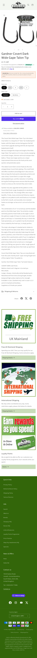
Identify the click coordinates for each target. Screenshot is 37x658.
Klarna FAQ (6, 526)
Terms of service (14, 632)
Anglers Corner (11, 629)
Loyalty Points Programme (11, 534)
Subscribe (6, 563)
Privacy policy (29, 629)
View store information (10, 133)
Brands (5, 517)
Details (4, 467)
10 (4, 87)
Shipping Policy (8, 493)
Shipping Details (7, 358)
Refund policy (20, 629)
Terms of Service (8, 497)
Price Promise (7, 538)
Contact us (6, 589)
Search (5, 509)
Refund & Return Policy (10, 489)
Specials (6, 547)
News (5, 558)
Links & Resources (8, 530)
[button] (4, 5)
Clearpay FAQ (7, 521)
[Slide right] (22, 50)
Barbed (5, 95)
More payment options (18, 123)
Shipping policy (24, 632)
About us (6, 513)
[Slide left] (14, 50)
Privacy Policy (7, 484)
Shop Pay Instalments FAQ (11, 542)
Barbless (15, 95)
